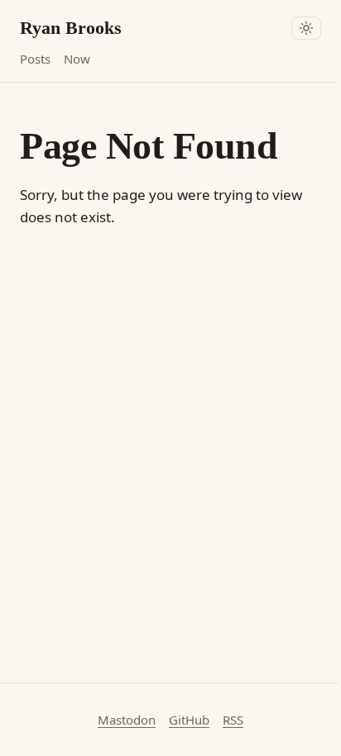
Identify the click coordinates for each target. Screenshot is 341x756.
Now (77, 58)
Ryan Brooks (71, 27)
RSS (233, 719)
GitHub (189, 719)
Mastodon (127, 719)
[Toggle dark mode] (306, 28)
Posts (35, 58)
